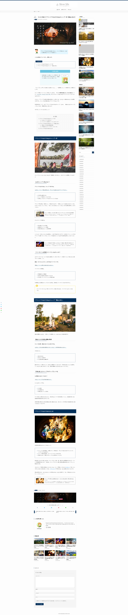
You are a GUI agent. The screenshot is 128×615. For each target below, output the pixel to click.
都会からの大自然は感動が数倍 (47, 125)
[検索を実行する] (93, 152)
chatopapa (39, 528)
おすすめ (40, 490)
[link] (46, 527)
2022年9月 (81, 161)
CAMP (36, 19)
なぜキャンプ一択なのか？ (47, 120)
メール (37, 593)
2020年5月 (81, 203)
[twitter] (48, 527)
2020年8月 (81, 201)
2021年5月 (81, 184)
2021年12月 (82, 169)
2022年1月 (81, 167)
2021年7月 (81, 180)
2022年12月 (82, 159)
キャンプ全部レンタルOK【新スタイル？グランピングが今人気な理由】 (59, 212)
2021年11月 (82, 171)
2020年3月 (81, 207)
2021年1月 (81, 192)
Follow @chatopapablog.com (53, 499)
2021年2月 (81, 190)
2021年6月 (81, 182)
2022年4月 (81, 163)
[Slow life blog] (64, 5)
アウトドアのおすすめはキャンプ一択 (47, 118)
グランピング (53, 468)
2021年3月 (81, 188)
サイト (37, 597)
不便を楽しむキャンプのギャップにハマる (49, 126)
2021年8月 (81, 178)
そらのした (67, 467)
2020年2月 (81, 209)
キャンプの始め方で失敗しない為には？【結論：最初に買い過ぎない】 (59, 243)
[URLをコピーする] (73, 508)
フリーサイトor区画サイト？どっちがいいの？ (50, 121)
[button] (37, 508)
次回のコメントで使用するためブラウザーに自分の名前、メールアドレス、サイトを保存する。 (52, 600)
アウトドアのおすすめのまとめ (46, 128)
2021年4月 (81, 186)
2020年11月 (82, 194)
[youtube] (50, 527)
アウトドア (43, 490)
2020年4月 (81, 205)
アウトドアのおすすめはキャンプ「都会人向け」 (50, 123)
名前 (37, 589)
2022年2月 (81, 165)
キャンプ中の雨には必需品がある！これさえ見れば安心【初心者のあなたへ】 (59, 479)
